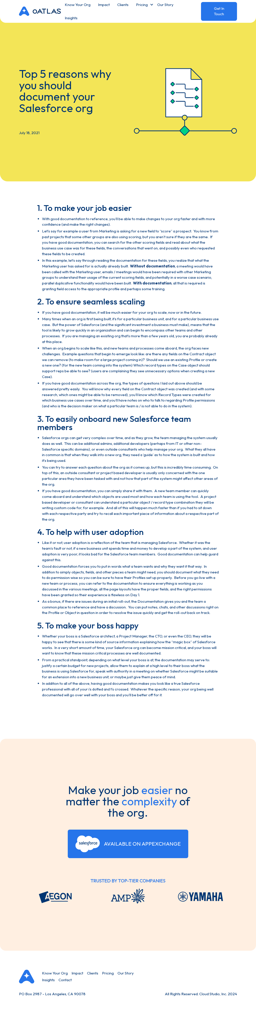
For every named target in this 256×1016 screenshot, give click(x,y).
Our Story (126, 973)
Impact (77, 973)
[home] (40, 11)
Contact (65, 979)
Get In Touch (219, 11)
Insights (71, 18)
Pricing (108, 973)
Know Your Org (55, 973)
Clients (92, 973)
